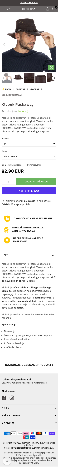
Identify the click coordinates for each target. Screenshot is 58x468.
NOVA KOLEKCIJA (29, 2)
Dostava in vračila (13, 165)
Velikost (5, 138)
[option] (29, 44)
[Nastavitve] (47, 8)
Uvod (8, 89)
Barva (4, 151)
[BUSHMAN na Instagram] (13, 398)
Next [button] (54, 44)
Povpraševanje (34, 165)
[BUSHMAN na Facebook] (5, 398)
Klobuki (34, 89)
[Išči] (8, 8)
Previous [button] (4, 44)
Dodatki (20, 89)
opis (6, 254)
